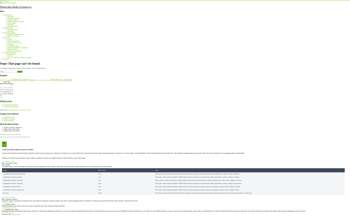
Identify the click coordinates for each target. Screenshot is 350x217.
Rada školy (10, 24)
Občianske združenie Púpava (15, 34)
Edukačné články (12, 49)
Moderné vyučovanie (13, 18)
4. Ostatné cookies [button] (7, 202)
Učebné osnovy (11, 23)
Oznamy (9, 39)
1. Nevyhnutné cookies (10, 163)
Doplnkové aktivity (12, 19)
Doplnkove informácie (6, 80)
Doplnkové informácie (10, 52)
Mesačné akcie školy (13, 41)
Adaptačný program (13, 46)
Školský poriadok (12, 26)
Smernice (10, 56)
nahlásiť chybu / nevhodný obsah (20, 110)
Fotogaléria (10, 44)
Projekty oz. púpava (13, 36)
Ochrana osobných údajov (11, 106)
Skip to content (4, 1)
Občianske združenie (10, 33)
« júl (1, 97)
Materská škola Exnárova (15, 6)
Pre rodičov (7, 37)
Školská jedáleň (8, 28)
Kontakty (6, 59)
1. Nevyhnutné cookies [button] (8, 161)
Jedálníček (10, 31)
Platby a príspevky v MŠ (14, 42)
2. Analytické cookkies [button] (8, 197)
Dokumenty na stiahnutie (14, 51)
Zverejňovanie (11, 54)
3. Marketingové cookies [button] (9, 207)
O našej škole (7, 14)
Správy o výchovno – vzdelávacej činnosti (19, 57)
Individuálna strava (12, 29)
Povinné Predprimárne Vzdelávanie (17, 47)
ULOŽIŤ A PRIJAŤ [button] (8, 212)
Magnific (7, 137)
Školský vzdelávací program (15, 21)
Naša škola (10, 16)
